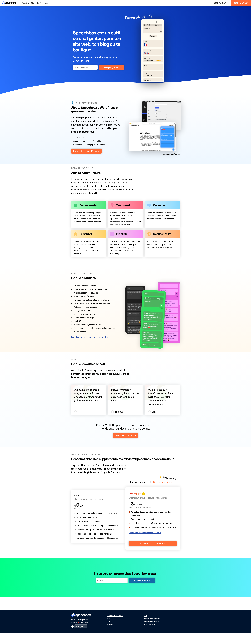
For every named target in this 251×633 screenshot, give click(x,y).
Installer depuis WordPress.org (86, 151)
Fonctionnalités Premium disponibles (89, 337)
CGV (145, 616)
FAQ (108, 619)
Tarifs (39, 3)
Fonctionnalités (28, 3)
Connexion (220, 2)
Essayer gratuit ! (111, 67)
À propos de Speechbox (115, 616)
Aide (46, 3)
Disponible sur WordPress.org (171, 154)
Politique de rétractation (151, 621)
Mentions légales (149, 624)
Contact (110, 624)
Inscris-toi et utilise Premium (152, 543)
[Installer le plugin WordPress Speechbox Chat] (161, 115)
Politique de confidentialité (152, 619)
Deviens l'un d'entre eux (125, 435)
